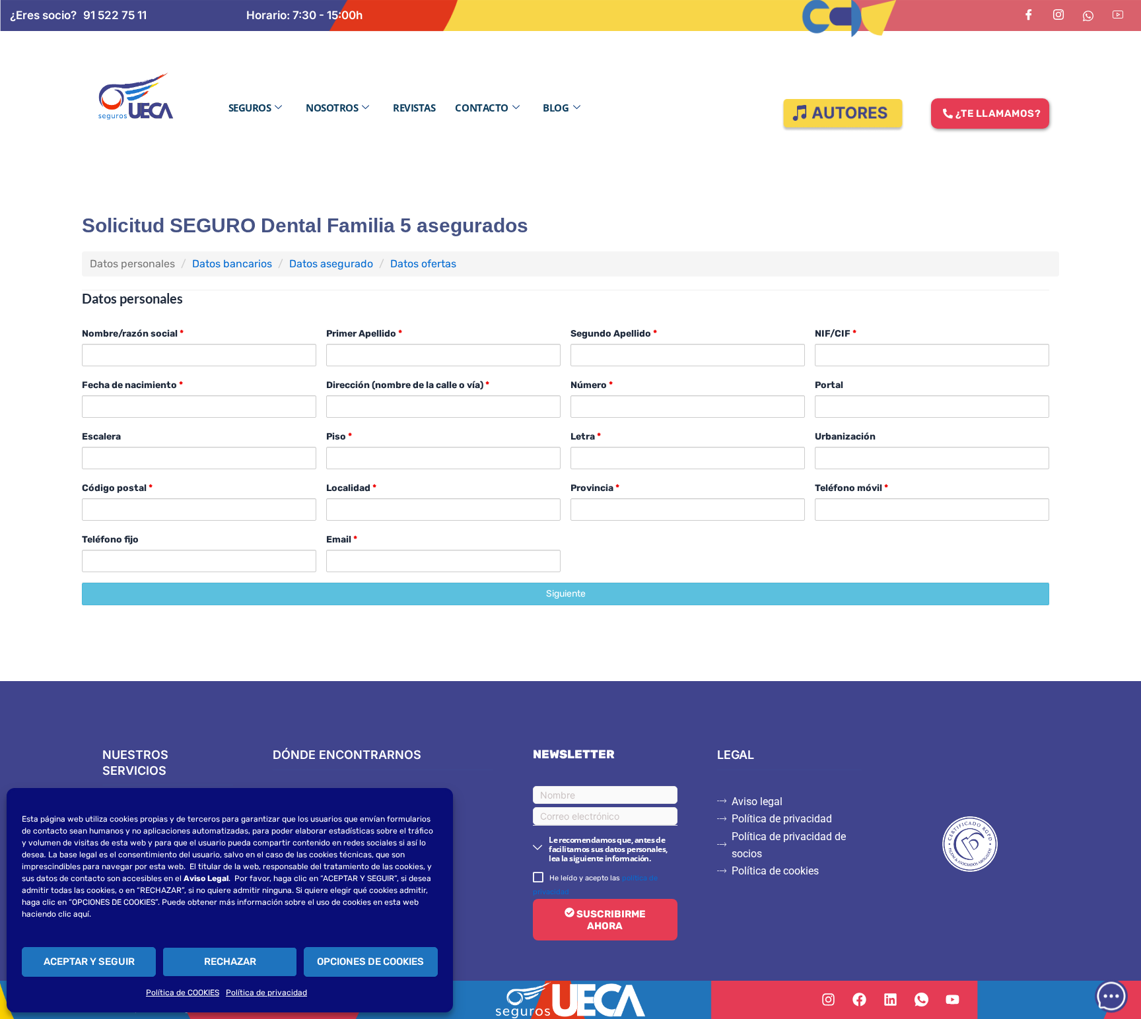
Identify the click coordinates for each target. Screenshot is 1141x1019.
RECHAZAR (230, 962)
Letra (585, 436)
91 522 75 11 (115, 15)
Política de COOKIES (182, 992)
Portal (829, 385)
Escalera (101, 436)
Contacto (481, 107)
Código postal (117, 488)
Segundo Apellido (613, 333)
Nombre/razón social (133, 333)
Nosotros (332, 107)
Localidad (351, 488)
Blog (556, 107)
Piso (339, 436)
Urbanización (845, 436)
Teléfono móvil (851, 488)
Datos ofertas (423, 263)
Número (591, 385)
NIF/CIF (835, 333)
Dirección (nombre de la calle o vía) (407, 385)
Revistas (414, 107)
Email (341, 539)
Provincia (594, 488)
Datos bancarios (232, 263)
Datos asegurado (331, 263)
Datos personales (132, 263)
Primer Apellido (364, 333)
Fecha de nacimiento (132, 385)
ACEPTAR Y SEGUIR (89, 962)
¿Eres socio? (43, 15)
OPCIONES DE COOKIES (370, 962)
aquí (81, 914)
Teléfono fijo (110, 539)
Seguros (249, 107)
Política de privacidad (266, 992)
